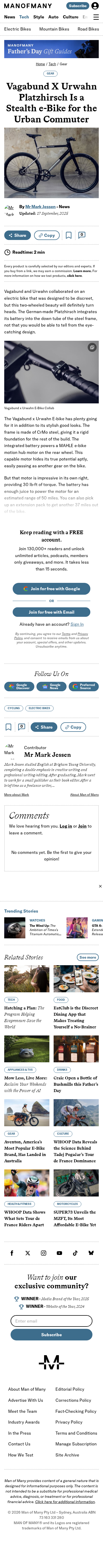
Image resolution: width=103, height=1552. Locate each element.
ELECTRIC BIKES (39, 708)
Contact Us (19, 1443)
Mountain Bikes (54, 29)
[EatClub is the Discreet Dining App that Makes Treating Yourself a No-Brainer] (76, 978)
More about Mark (16, 795)
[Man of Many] (51, 1362)
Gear (63, 64)
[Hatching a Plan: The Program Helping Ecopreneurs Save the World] (26, 978)
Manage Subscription (76, 1443)
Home (40, 64)
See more (87, 957)
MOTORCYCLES (67, 1203)
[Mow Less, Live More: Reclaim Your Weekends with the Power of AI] (26, 1048)
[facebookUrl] (12, 1253)
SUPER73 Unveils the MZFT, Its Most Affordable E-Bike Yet (75, 1218)
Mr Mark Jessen (40, 206)
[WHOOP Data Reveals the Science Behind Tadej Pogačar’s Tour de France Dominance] (76, 1112)
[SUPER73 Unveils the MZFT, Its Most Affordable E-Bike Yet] (76, 1182)
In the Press (19, 1433)
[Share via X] (91, 168)
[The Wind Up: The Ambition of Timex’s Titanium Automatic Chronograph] (14, 927)
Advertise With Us (25, 1400)
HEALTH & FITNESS (19, 1203)
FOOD (61, 999)
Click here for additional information (65, 1501)
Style (38, 16)
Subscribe (78, 5)
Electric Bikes (17, 29)
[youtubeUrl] (59, 1253)
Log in (66, 826)
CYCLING (14, 708)
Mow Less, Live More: (25, 1084)
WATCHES (37, 920)
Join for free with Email (51, 612)
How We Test (20, 1455)
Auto (53, 16)
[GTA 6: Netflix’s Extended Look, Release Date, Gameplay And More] (77, 927)
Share (20, 235)
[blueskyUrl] (91, 1253)
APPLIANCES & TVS (20, 1070)
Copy (49, 235)
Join (82, 826)
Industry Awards (24, 1422)
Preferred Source (87, 686)
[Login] (95, 5)
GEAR (50, 73)
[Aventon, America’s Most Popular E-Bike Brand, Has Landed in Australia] (26, 1112)
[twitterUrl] (27, 1253)
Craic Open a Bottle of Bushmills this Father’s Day (76, 1084)
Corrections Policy (73, 1400)
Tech (24, 16)
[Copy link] (91, 191)
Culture (70, 16)
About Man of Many (84, 795)
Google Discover (23, 686)
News (9, 16)
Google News (55, 686)
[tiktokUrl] (75, 1253)
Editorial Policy (69, 1389)
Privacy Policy (68, 1422)
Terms (66, 634)
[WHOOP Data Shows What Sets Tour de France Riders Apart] (26, 1182)
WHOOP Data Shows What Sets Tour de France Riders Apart (24, 1218)
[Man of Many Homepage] (28, 5)
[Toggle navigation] (96, 17)
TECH (11, 999)
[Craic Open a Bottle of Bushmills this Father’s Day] (76, 1048)
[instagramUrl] (43, 1253)
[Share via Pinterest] (91, 180)
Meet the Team (22, 1411)
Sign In (77, 624)
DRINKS (62, 1070)
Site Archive (67, 1455)
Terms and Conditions (76, 1433)
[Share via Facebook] (91, 157)
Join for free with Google (55, 588)
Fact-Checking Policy (75, 1411)
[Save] (68, 235)
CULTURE (63, 1133)
